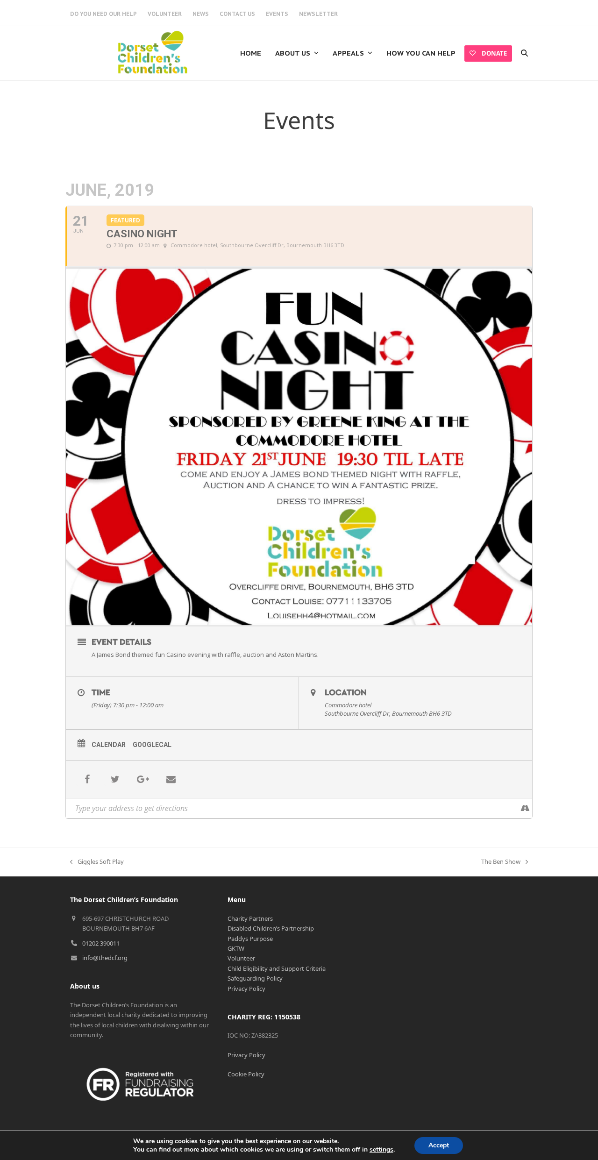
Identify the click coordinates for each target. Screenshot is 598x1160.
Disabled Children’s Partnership (271, 928)
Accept (438, 1145)
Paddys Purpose (250, 938)
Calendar (109, 744)
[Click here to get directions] (525, 808)
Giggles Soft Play (97, 862)
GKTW (236, 948)
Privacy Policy (246, 988)
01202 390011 (101, 943)
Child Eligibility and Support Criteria (277, 968)
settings (381, 1150)
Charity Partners (250, 918)
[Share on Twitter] (115, 779)
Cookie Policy (246, 1074)
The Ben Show (500, 862)
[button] (524, 53)
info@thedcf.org (105, 958)
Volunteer (241, 958)
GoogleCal (152, 744)
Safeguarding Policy (255, 978)
